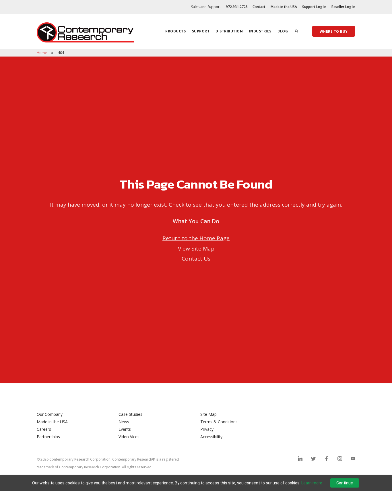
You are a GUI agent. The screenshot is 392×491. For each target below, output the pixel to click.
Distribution (229, 31)
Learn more (311, 483)
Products (175, 31)
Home (42, 52)
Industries (260, 31)
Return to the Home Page (196, 238)
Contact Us (196, 258)
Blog (282, 31)
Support (201, 31)
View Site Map (196, 248)
